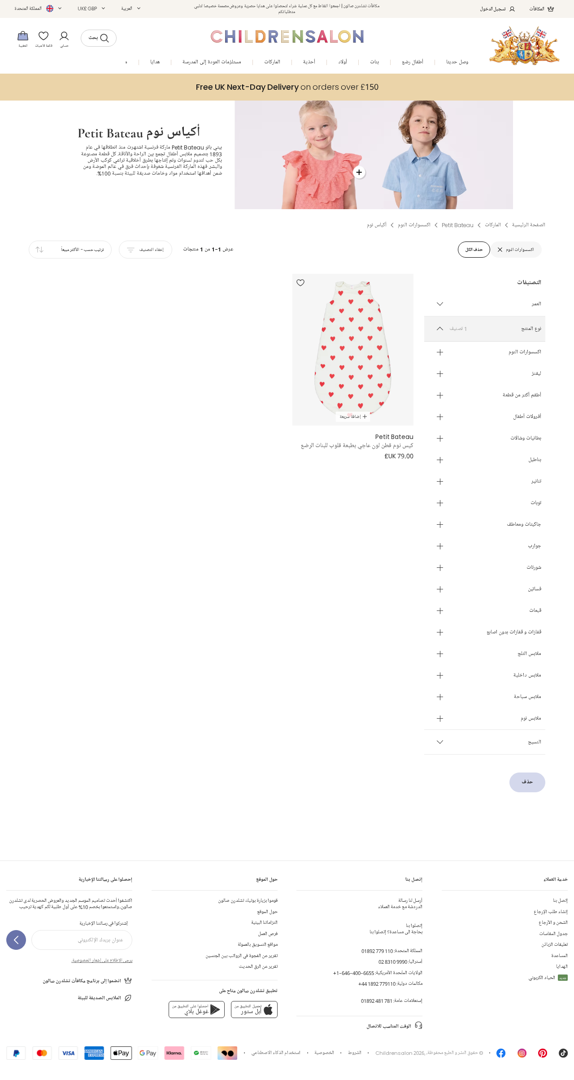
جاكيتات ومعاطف (524, 524)
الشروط (354, 1052)
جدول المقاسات (553, 934)
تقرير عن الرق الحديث (258, 966)
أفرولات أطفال (527, 417)
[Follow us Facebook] (500, 1055)
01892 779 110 (377, 951)
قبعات (535, 611)
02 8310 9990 (392, 961)
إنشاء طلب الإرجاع (551, 912)
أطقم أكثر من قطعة (522, 395)
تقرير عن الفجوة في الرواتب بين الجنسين (241, 956)
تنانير (536, 481)
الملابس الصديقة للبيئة (99, 998)
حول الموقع (267, 912)
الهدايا (562, 966)
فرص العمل (268, 934)
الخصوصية (324, 1052)
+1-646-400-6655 (353, 973)
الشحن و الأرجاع (553, 922)
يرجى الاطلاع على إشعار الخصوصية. (101, 960)
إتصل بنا (560, 900)
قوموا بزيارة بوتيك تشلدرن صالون (248, 900)
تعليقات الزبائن (554, 944)
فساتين (534, 589)
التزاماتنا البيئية (264, 922)
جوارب (534, 546)
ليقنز (536, 374)
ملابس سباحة (527, 697)
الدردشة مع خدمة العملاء (400, 903)
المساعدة (559, 956)
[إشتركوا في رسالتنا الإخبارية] (16, 940)
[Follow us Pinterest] (542, 1055)
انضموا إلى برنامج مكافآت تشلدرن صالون (82, 981)
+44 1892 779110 (377, 983)
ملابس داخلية (527, 675)
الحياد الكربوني (547, 978)
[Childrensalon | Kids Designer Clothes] (524, 45)
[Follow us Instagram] (521, 1055)
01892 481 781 (376, 1000)
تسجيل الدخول (493, 8)
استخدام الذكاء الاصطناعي (275, 1052)
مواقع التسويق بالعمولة (258, 944)
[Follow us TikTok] (563, 1055)
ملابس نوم (531, 718)
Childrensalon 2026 (399, 1052)
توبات (536, 503)
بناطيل (534, 460)
